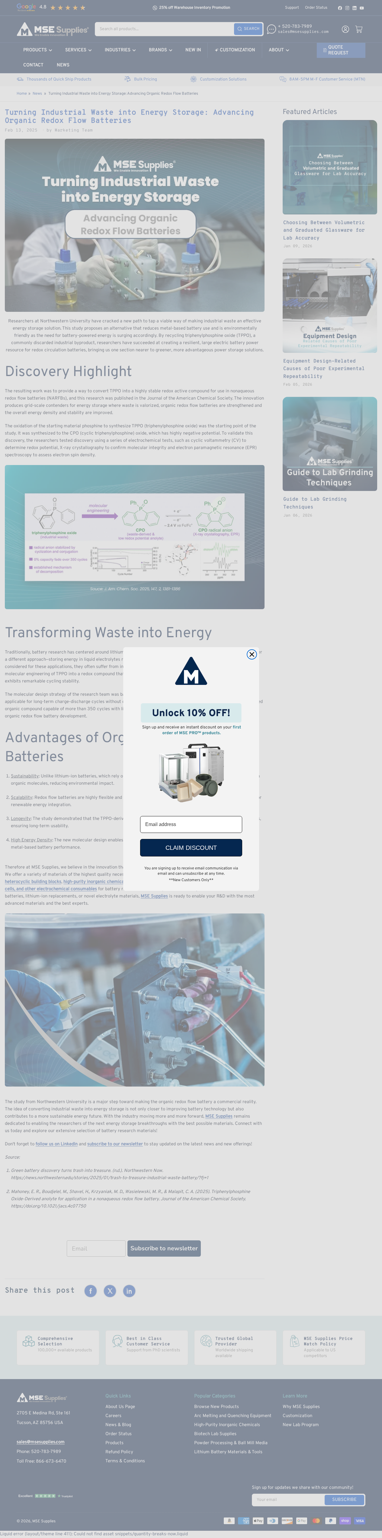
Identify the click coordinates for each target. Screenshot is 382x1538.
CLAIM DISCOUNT (191, 847)
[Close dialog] (252, 654)
